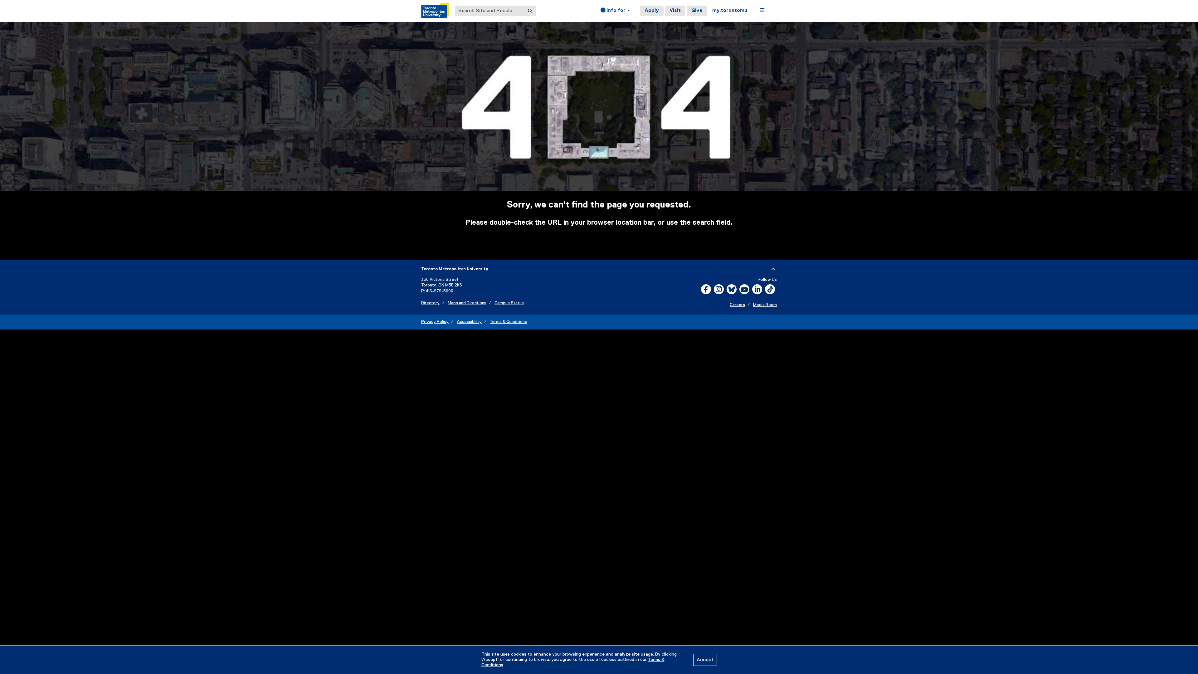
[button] (615, 11)
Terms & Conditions (508, 322)
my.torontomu (729, 10)
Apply (652, 10)
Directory (430, 303)
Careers (737, 305)
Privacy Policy (435, 322)
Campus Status (509, 303)
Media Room (765, 305)
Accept (705, 659)
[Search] (530, 11)
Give (696, 10)
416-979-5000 (439, 291)
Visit (675, 10)
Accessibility (469, 322)
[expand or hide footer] (773, 269)
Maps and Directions (467, 303)
